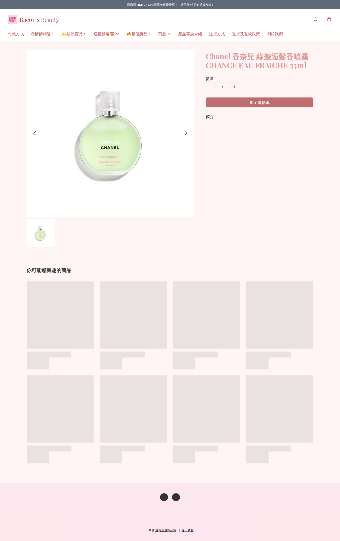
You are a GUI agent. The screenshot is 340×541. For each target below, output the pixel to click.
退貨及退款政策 (246, 33)
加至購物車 (260, 102)
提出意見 (188, 530)
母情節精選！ (43, 33)
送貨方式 (217, 33)
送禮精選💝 (104, 33)
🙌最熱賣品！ (74, 33)
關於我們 (275, 33)
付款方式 (16, 33)
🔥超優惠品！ (138, 33)
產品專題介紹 (190, 33)
